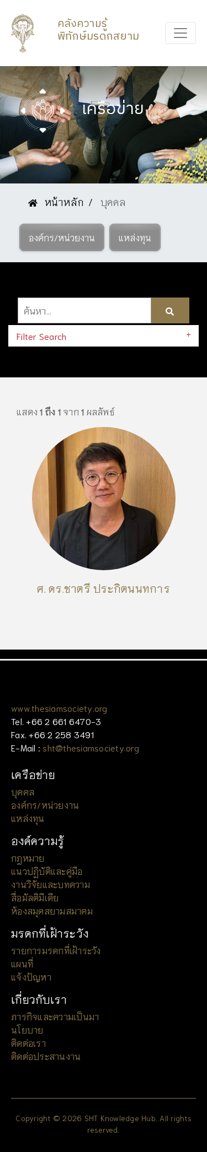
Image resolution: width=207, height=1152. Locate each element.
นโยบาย (27, 1029)
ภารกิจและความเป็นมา (55, 1016)
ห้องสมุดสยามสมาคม (52, 910)
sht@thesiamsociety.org (91, 747)
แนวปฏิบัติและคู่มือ (46, 871)
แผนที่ (22, 963)
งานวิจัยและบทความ (50, 884)
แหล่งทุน (28, 818)
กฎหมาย (28, 857)
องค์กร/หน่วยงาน (45, 804)
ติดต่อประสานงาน (46, 1056)
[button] (61, 237)
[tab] (103, 336)
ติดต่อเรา (28, 1042)
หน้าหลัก (62, 201)
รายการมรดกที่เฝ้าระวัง (56, 950)
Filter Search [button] (41, 336)
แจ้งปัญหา (31, 976)
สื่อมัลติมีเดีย (35, 897)
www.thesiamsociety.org (59, 707)
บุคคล (22, 791)
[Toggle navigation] (180, 33)
